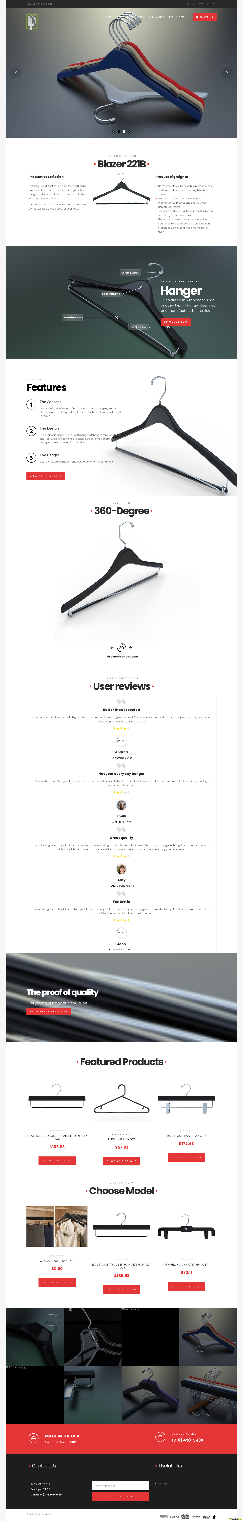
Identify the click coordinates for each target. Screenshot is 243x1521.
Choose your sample (57, 1260)
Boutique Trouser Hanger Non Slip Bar (57, 1137)
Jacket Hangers (112, 17)
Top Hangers (176, 17)
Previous (15, 72)
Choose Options (57, 1160)
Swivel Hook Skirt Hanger (186, 1264)
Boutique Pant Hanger (186, 1135)
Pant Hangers (135, 17)
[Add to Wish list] (57, 1096)
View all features (46, 476)
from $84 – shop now (49, 1011)
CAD (210, 3)
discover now (175, 321)
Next (227, 72)
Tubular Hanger (122, 1139)
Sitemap (162, 1483)
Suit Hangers (156, 17)
